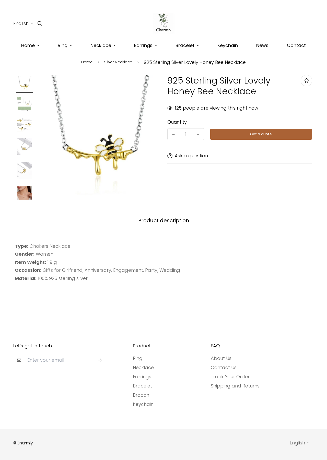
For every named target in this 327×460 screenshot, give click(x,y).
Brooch (141, 395)
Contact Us (224, 367)
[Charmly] (163, 23)
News (262, 45)
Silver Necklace (118, 62)
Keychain (227, 45)
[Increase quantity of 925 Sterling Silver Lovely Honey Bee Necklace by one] (198, 134)
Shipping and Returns (235, 386)
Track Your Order (230, 377)
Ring (62, 45)
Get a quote (261, 134)
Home (28, 45)
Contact (296, 45)
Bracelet (185, 45)
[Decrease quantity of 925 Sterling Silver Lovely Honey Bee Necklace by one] (173, 134)
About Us (221, 358)
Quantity (177, 122)
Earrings (143, 45)
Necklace (100, 45)
